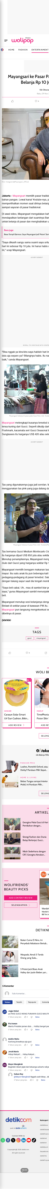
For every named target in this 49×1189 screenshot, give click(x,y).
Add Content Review (20, 898)
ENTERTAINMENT (40, 50)
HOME (11, 50)
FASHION (23, 50)
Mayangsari (19, 196)
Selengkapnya (19, 905)
